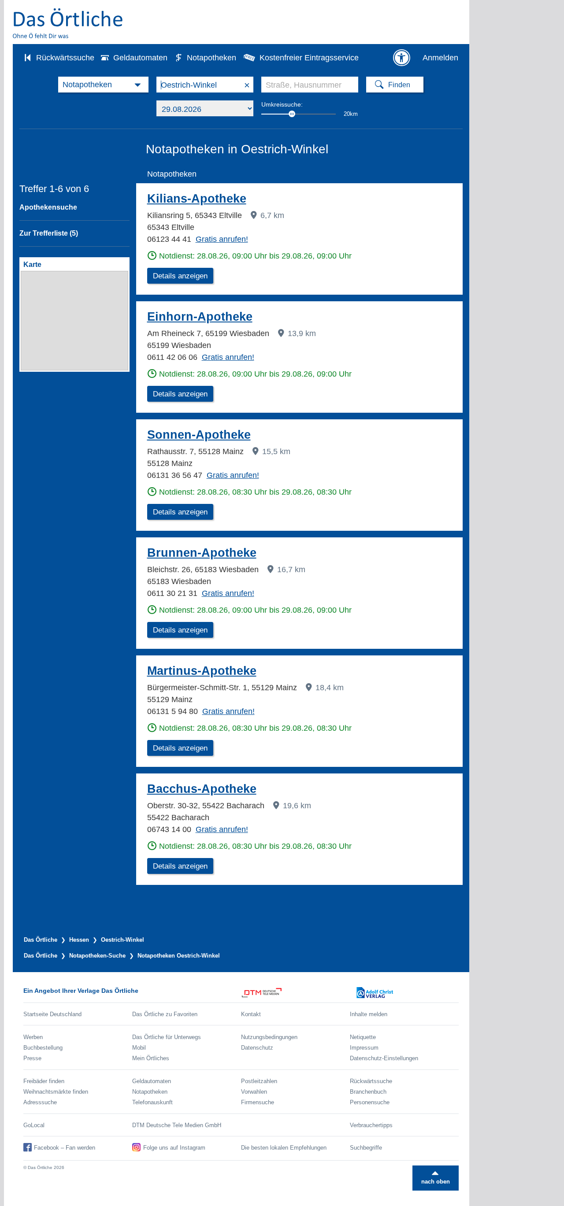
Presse (32, 1058)
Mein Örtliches (150, 1058)
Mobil (139, 1047)
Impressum (364, 1047)
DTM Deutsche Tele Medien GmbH (176, 1125)
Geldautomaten (140, 57)
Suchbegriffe (366, 1147)
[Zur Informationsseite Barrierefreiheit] (401, 57)
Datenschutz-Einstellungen (384, 1058)
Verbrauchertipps (371, 1125)
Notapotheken (211, 57)
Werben (33, 1037)
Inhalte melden (368, 1014)
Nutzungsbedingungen (269, 1037)
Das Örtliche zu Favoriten (164, 1014)
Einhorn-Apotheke (199, 316)
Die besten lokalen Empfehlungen (284, 1147)
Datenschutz (257, 1047)
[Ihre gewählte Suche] (103, 84)
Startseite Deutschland (52, 1014)
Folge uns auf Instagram (174, 1147)
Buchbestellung (43, 1047)
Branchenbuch (368, 1091)
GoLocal (34, 1125)
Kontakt (251, 1014)
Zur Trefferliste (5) (48, 233)
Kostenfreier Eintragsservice (309, 57)
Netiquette (363, 1037)
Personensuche (370, 1102)
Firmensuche (257, 1102)
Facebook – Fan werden (64, 1147)
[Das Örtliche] (68, 23)
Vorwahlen (254, 1091)
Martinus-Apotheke (201, 670)
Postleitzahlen (259, 1081)
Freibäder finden (43, 1081)
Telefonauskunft (152, 1102)
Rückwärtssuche (65, 57)
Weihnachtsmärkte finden (55, 1091)
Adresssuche (40, 1102)
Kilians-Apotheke (196, 198)
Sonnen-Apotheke (199, 434)
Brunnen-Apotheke (201, 552)
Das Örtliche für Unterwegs (166, 1037)
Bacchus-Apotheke (201, 788)
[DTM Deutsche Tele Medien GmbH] (295, 992)
